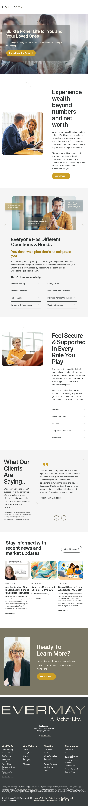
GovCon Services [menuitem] (8, 777)
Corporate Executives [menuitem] (27, 760)
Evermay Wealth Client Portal (43, 798)
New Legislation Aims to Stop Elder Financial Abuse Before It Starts (17, 590)
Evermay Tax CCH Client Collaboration (46, 800)
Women (55, 423)
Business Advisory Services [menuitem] (8, 768)
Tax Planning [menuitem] (6, 756)
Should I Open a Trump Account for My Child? (70, 588)
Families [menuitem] (26, 750)
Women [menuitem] (25, 756)
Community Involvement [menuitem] (48, 760)
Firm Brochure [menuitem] (70, 766)
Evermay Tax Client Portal (64, 798)
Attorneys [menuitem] (26, 764)
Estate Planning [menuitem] (7, 750)
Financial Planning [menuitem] (8, 753)
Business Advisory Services (59, 298)
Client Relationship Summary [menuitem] (71, 762)
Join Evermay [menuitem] (49, 767)
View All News (70, 549)
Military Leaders (59, 416)
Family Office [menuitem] (6, 764)
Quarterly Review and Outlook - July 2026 (43, 588)
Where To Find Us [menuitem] (50, 756)
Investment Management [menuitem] (6, 760)
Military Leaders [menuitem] (28, 753)
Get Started (45, 676)
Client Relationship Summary (32, 789)
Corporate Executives (61, 430)
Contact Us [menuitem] (69, 750)
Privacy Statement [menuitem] (71, 769)
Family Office (53, 284)
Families (55, 409)
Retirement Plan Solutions (58, 291)
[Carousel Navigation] (60, 517)
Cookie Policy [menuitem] (70, 772)
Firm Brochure (18, 789)
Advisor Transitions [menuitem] (50, 764)
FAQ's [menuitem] (46, 770)
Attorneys (56, 438)
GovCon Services (55, 305)
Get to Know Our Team (20, 53)
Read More (9, 613)
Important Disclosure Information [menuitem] (72, 757)
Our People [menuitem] (48, 750)
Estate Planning (18, 284)
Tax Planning (16, 298)
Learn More (60, 176)
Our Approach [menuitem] (49, 753)
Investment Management (22, 305)
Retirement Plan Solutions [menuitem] (7, 773)
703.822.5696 (46, 736)
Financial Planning (19, 291)
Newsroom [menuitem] (69, 753)
